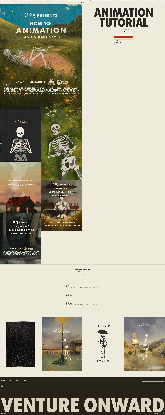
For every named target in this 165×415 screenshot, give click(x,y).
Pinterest (25, 381)
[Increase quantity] (132, 34)
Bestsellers (3, 380)
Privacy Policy (156, 413)
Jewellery (2, 385)
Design (10, 380)
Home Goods (3, 386)
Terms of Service (161, 413)
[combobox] (161, 3)
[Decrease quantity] (115, 34)
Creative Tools (3, 387)
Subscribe (162, 380)
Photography (11, 381)
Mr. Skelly (2, 381)
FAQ (17, 381)
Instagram (26, 380)
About (17, 380)
